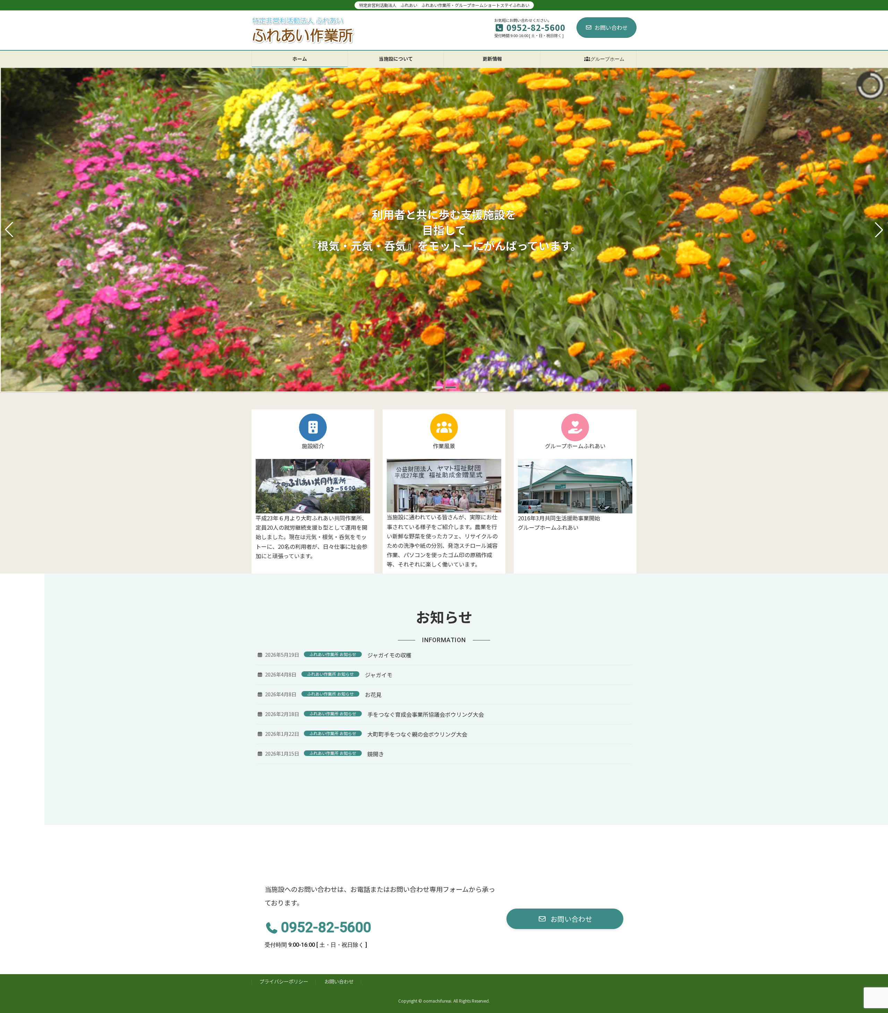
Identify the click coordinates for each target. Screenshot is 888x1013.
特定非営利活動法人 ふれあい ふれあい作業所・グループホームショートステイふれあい (444, 5)
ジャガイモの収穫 (389, 655)
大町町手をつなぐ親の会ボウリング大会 (417, 734)
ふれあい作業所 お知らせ (332, 654)
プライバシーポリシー (283, 981)
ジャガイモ (378, 675)
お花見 (373, 694)
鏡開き (375, 754)
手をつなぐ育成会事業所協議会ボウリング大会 (425, 714)
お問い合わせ (611, 27)
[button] (437, 387)
